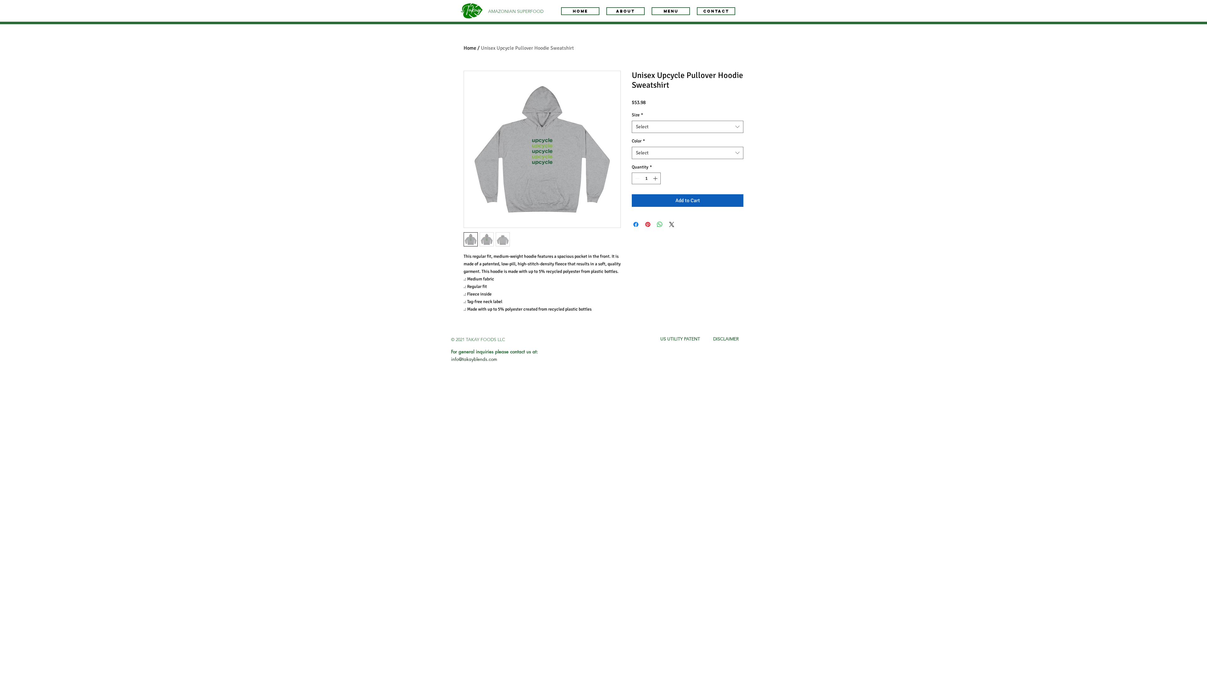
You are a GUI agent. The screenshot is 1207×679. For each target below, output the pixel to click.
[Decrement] (637, 178)
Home (470, 48)
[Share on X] (671, 224)
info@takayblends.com (474, 359)
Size (637, 115)
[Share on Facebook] (636, 224)
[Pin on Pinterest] (648, 224)
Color (638, 141)
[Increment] (656, 178)
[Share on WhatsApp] (660, 224)
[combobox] (687, 127)
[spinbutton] (646, 178)
